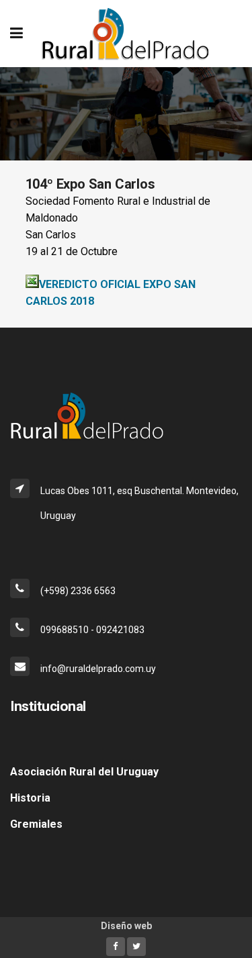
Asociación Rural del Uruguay (84, 771)
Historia (30, 798)
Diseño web (126, 925)
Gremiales (36, 824)
